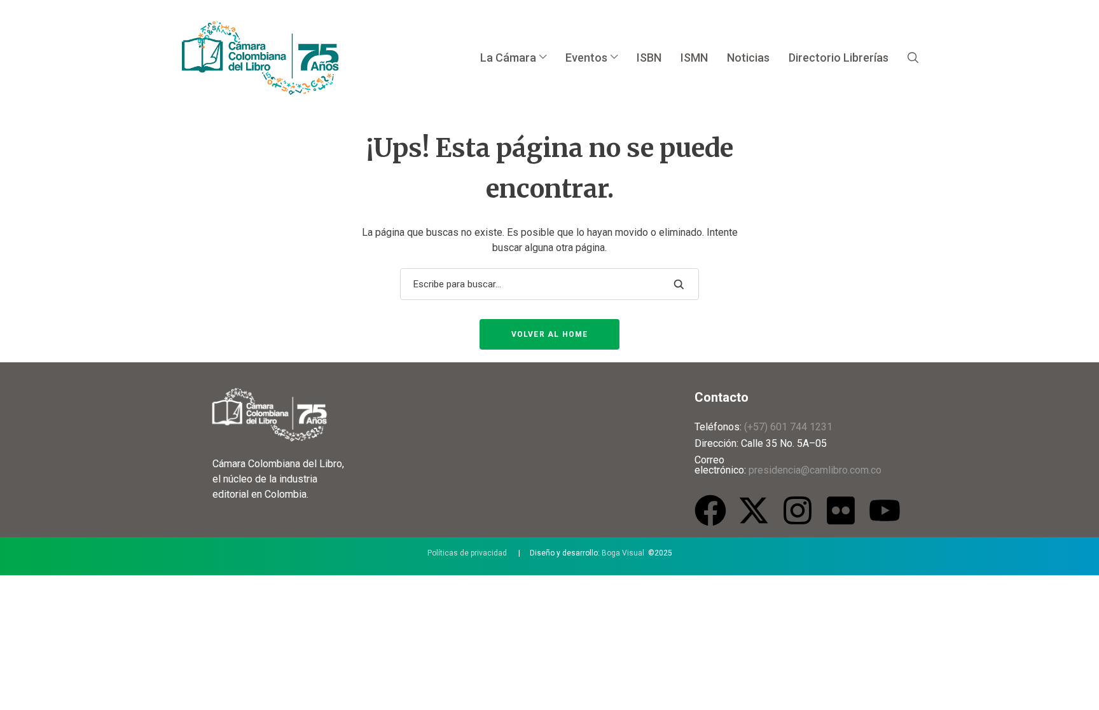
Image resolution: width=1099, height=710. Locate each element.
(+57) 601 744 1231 (788, 427)
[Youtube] (885, 510)
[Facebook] (710, 510)
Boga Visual (623, 553)
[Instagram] (797, 510)
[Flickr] (841, 510)
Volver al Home (549, 334)
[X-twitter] (754, 510)
